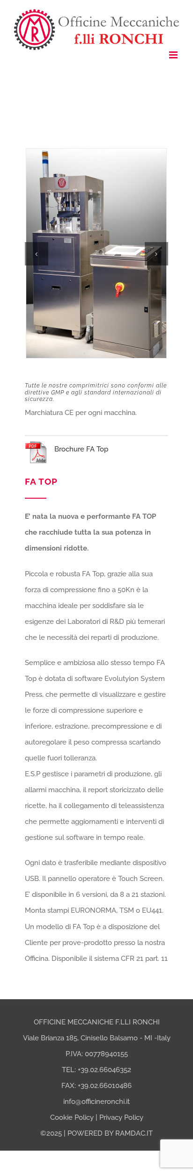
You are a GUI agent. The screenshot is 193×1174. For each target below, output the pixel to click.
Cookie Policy (72, 1117)
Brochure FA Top (81, 449)
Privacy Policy (121, 1117)
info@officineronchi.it (96, 1101)
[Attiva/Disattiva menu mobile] (174, 55)
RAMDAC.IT (134, 1133)
